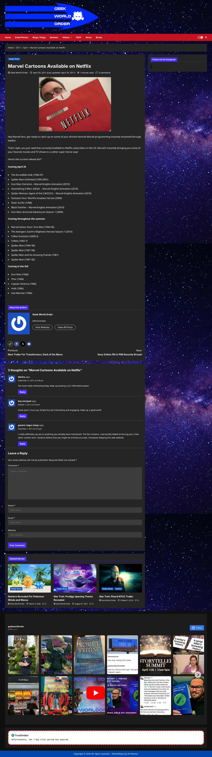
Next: (119, 352)
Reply (22, 392)
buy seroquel (24, 401)
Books (99, 37)
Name (11, 505)
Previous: (35, 352)
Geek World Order (19, 72)
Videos (65, 37)
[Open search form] (206, 37)
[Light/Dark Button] (200, 37)
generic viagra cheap (28, 425)
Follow (199, 628)
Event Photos (21, 37)
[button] (10, 343)
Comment (13, 465)
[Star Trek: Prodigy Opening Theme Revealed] (75, 578)
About (89, 37)
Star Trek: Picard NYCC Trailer (116, 596)
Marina (21, 377)
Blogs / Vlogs (39, 37)
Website (12, 530)
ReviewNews (118, 753)
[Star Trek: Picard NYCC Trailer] (120, 578)
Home (8, 37)
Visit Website (42, 327)
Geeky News (14, 59)
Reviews (54, 37)
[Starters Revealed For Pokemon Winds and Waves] (29, 578)
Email (11, 518)
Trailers (118, 589)
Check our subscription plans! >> (88, 739)
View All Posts (65, 327)
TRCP (78, 37)
